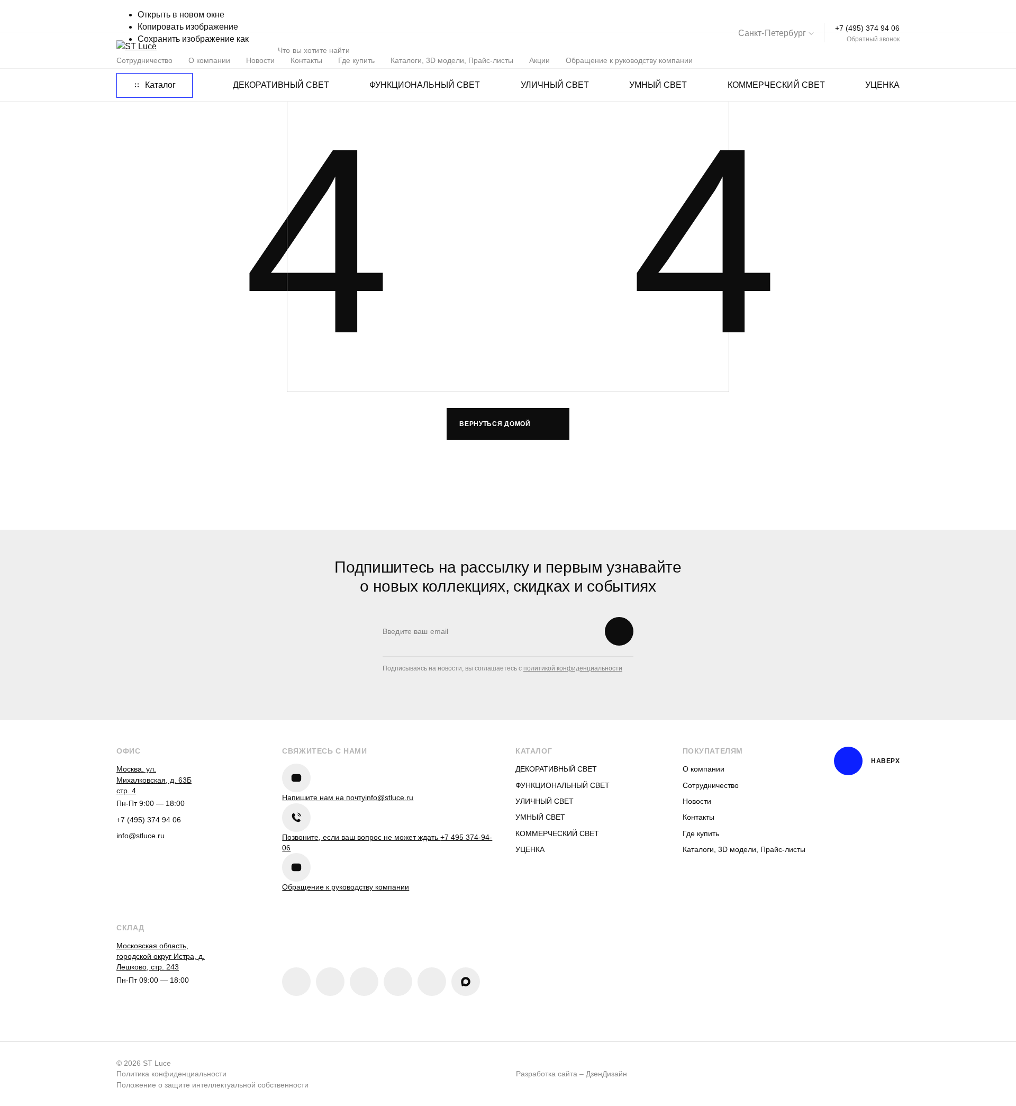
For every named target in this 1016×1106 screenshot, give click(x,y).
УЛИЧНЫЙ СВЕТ (555, 84)
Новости (697, 801)
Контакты (698, 817)
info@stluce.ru (140, 835)
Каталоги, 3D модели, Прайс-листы (744, 849)
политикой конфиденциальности (572, 668)
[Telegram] (364, 981)
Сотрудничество (711, 785)
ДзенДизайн (606, 1073)
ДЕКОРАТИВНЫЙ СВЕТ (281, 84)
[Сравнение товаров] (795, 50)
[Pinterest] (330, 981)
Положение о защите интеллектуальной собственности (212, 1085)
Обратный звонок (873, 39)
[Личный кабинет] (861, 50)
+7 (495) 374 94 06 (867, 28)
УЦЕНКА (882, 84)
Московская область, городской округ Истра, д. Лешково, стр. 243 (160, 956)
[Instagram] (432, 981)
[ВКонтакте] (296, 981)
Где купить (701, 833)
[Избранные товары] (828, 50)
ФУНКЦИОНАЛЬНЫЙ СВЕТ (424, 84)
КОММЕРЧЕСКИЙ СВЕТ (776, 84)
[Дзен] (398, 981)
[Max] (465, 981)
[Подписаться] (619, 631)
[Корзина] (894, 50)
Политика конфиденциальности (171, 1073)
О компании (703, 769)
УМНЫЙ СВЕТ (658, 84)
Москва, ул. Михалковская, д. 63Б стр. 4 (154, 780)
